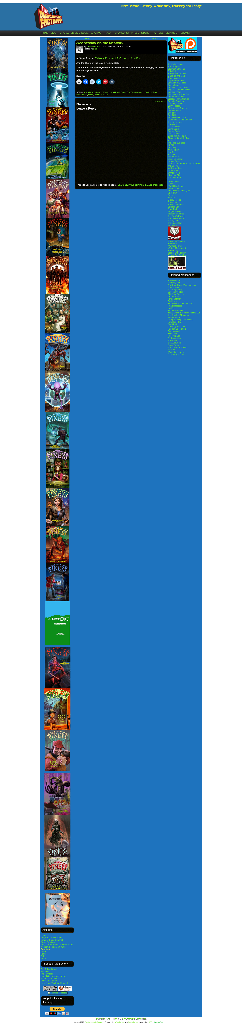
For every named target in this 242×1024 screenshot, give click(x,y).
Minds (43, 958)
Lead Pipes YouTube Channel (54, 983)
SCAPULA (172, 193)
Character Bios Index (74, 33)
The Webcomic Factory (48, 17)
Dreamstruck (173, 296)
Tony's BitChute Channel (52, 940)
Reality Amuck (174, 331)
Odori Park (172, 324)
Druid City (172, 115)
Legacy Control (174, 161)
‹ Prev (87, 38)
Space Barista (174, 345)
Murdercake (173, 170)
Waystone (172, 244)
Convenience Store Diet (178, 94)
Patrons (158, 33)
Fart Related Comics (50, 969)
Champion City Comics (178, 87)
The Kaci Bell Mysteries (178, 315)
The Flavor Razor (175, 122)
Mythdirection (174, 173)
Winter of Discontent (50, 978)
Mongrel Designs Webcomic (180, 320)
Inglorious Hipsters (176, 310)
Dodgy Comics (174, 110)
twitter (90, 95)
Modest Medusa (175, 168)
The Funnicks (47, 974)
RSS (150, 1022)
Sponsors (122, 33)
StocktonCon (173, 207)
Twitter (43, 951)
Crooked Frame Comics (178, 99)
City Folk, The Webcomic (179, 90)
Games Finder (174, 131)
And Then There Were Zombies (182, 285)
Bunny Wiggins (174, 78)
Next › (155, 38)
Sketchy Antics (174, 338)
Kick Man (172, 154)
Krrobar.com (173, 157)
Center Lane (173, 85)
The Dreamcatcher (176, 218)
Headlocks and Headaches (180, 303)
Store (145, 33)
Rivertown (172, 333)
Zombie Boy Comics (177, 255)
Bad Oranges (174, 66)
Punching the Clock (176, 326)
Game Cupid (173, 129)
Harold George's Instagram (53, 976)
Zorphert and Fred (176, 354)
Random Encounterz (177, 329)
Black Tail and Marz (176, 76)
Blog (95, 49)
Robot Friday (173, 188)
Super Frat (45, 935)
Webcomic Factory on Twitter (53, 947)
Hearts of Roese (175, 306)
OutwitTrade (173, 181)
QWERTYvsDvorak (176, 186)
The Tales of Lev (175, 223)
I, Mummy (172, 147)
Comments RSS (158, 101)
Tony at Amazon (66, 944)
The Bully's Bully (175, 290)
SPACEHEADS (174, 343)
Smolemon (172, 340)
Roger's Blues (174, 336)
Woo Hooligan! (174, 250)
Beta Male (172, 71)
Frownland (172, 124)
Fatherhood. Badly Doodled (180, 120)
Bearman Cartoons (176, 69)
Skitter (170, 195)
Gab (42, 956)
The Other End (174, 177)
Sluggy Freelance (176, 200)
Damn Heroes (174, 106)
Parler (43, 954)
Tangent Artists (174, 211)
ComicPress (133, 1022)
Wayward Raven (175, 246)
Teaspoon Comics (176, 214)
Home (44, 33)
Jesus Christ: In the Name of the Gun (184, 313)
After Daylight (174, 283)
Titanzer (171, 350)
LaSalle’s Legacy (175, 159)
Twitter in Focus (101, 95)
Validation (45, 971)
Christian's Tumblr (49, 981)
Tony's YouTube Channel (52, 938)
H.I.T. (170, 140)
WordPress (119, 1022)
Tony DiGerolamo (94, 46)
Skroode (171, 197)
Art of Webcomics (175, 64)
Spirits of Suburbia (176, 204)
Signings (172, 33)
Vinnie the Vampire (176, 241)
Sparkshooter (174, 202)
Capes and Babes (176, 80)
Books (185, 33)
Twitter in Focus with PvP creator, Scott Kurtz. (118, 58)
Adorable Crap (174, 280)
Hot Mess (172, 308)
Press (135, 33)
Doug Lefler (173, 113)
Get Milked (172, 301)
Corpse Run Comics (177, 97)
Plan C (171, 184)
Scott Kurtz (115, 92)
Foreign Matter (174, 299)
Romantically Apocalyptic (179, 191)
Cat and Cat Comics (177, 83)
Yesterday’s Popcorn (177, 253)
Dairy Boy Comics (176, 103)
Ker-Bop (171, 152)
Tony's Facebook (48, 942)
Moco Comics (174, 317)
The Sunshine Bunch (177, 347)
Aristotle (87, 92)
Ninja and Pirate (175, 175)
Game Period (174, 133)
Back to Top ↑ (159, 1022)
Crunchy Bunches (176, 101)
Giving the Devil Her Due (179, 138)
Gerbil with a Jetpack (177, 136)
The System (173, 221)
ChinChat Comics (176, 294)
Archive (97, 33)
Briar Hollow (173, 287)
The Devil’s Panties (176, 216)
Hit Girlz (171, 145)
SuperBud (172, 209)
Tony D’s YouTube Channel (129, 1018)
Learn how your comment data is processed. (141, 184)
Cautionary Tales (175, 292)
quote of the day (102, 92)
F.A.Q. (109, 33)
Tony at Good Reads (50, 944)
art (93, 92)
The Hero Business (176, 143)
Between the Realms (177, 73)
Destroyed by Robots (177, 108)
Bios (54, 33)
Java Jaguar (173, 150)
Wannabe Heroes (176, 352)
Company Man (174, 92)
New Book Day (174, 322)
